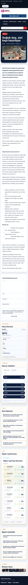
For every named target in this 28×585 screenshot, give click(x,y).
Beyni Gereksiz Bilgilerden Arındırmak (12, 557)
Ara (25, 28)
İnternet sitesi (5, 304)
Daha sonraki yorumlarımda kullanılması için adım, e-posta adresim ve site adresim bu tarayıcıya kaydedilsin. (13, 312)
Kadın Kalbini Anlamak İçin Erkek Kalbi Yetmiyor (12, 536)
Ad (3, 293)
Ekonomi (5, 24)
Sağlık (24, 21)
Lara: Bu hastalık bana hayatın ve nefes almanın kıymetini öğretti (13, 420)
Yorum (4, 280)
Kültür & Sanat (12, 21)
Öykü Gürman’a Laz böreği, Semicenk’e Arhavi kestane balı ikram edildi (13, 415)
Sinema (19, 21)
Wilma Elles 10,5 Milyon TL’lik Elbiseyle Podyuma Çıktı (13, 426)
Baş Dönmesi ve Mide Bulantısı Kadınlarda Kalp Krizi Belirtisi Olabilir (13, 547)
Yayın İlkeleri (3, 3)
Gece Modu (5, 6)
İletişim (20, 1)
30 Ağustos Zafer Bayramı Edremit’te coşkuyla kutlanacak (12, 443)
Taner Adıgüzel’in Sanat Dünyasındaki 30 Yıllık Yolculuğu (13, 431)
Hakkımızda (15, 1)
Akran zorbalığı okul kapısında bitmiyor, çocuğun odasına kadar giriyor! (13, 552)
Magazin (5, 21)
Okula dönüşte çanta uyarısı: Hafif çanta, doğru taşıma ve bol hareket (13, 541)
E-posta (4, 299)
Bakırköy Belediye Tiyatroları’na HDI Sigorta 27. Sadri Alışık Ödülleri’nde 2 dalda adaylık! (14, 437)
